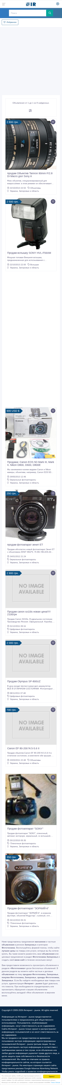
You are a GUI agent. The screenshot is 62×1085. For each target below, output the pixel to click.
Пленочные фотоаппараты (23, 843)
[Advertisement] (31, 60)
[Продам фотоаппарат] (31, 799)
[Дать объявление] (57, 4)
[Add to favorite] (53, 122)
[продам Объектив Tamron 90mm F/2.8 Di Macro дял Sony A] (31, 144)
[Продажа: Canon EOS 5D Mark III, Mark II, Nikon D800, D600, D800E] (31, 432)
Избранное (11, 22)
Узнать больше (55, 1082)
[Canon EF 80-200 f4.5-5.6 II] (31, 725)
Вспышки (34, 264)
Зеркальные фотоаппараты (23, 480)
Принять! (52, 1076)
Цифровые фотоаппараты (22, 629)
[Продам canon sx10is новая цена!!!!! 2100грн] (31, 589)
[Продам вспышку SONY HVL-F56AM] (31, 223)
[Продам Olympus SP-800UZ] (31, 658)
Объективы (35, 188)
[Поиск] (49, 13)
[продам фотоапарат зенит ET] (31, 515)
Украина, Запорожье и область (24, 191)
